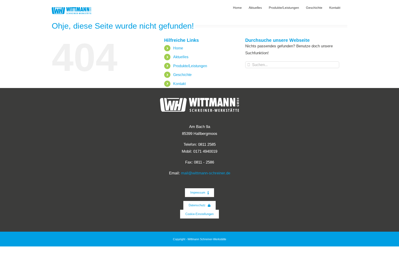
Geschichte (182, 75)
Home (178, 48)
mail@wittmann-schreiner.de (205, 173)
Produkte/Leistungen (190, 66)
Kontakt (179, 84)
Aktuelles (180, 57)
